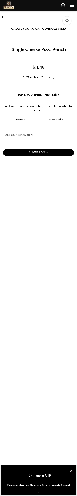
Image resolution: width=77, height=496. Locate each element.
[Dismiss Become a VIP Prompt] (70, 471)
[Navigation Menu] (72, 5)
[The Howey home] (19, 5)
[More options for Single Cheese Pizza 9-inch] (67, 20)
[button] (4, 17)
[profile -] (63, 5)
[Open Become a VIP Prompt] (38, 492)
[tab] (20, 119)
